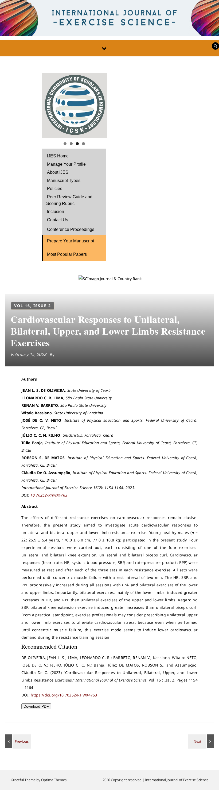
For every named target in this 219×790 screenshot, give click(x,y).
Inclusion (55, 211)
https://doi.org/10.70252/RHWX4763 (64, 695)
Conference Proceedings (70, 229)
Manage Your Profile (66, 164)
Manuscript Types (63, 180)
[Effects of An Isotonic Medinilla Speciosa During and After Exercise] (202, 741)
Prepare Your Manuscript (70, 241)
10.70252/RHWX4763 (48, 495)
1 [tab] (65, 143)
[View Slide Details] (74, 105)
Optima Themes (54, 779)
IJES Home (58, 156)
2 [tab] (71, 143)
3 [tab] (77, 143)
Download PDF (36, 706)
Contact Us (57, 220)
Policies (54, 188)
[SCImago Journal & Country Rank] (110, 278)
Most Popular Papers (67, 254)
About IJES (57, 172)
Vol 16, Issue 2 (32, 305)
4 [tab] (83, 143)
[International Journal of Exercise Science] (109, 19)
